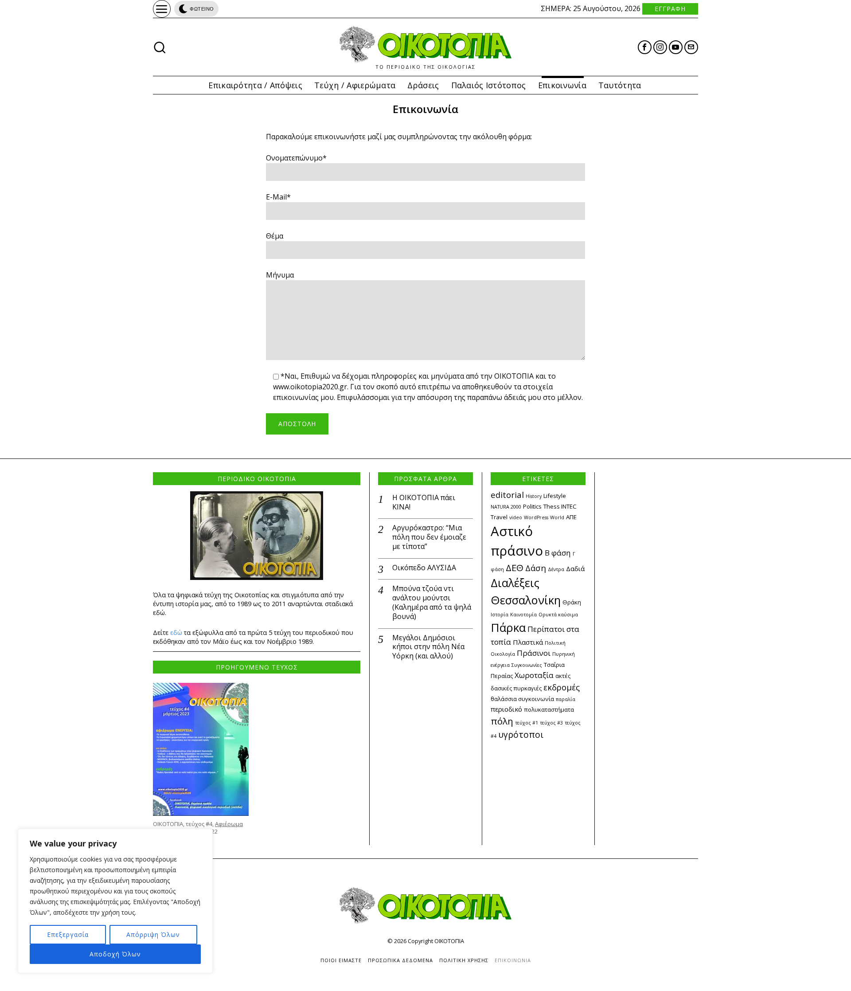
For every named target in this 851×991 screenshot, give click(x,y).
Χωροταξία (534, 675)
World (557, 517)
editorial (507, 494)
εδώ (176, 632)
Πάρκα (508, 627)
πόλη (502, 721)
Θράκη (571, 602)
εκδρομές (561, 687)
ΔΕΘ (514, 567)
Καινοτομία (523, 614)
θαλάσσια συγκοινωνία (522, 699)
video (515, 517)
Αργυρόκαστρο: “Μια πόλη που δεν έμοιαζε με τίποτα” (429, 537)
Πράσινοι (533, 653)
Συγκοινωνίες (526, 665)
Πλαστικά (528, 642)
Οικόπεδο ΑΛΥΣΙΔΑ (424, 567)
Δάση (535, 567)
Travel (499, 517)
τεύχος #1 (526, 723)
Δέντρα (556, 569)
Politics (532, 506)
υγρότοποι (520, 734)
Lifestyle (554, 496)
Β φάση (558, 553)
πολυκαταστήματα (549, 709)
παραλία (565, 699)
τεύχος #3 (551, 723)
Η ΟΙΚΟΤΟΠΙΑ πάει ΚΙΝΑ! (423, 502)
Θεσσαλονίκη (526, 599)
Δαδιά (575, 568)
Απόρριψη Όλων (153, 934)
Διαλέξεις (515, 582)
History (534, 496)
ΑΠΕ (571, 517)
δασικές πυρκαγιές (516, 688)
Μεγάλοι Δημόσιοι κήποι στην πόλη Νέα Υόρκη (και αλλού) (428, 647)
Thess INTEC (560, 506)
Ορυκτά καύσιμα (558, 614)
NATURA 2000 (506, 507)
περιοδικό (506, 709)
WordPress (536, 517)
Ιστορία (499, 614)
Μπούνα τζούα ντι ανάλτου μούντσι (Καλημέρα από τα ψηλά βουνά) (431, 602)
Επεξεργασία (68, 934)
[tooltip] (645, 47)
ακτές (562, 676)
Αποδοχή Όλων (115, 954)
